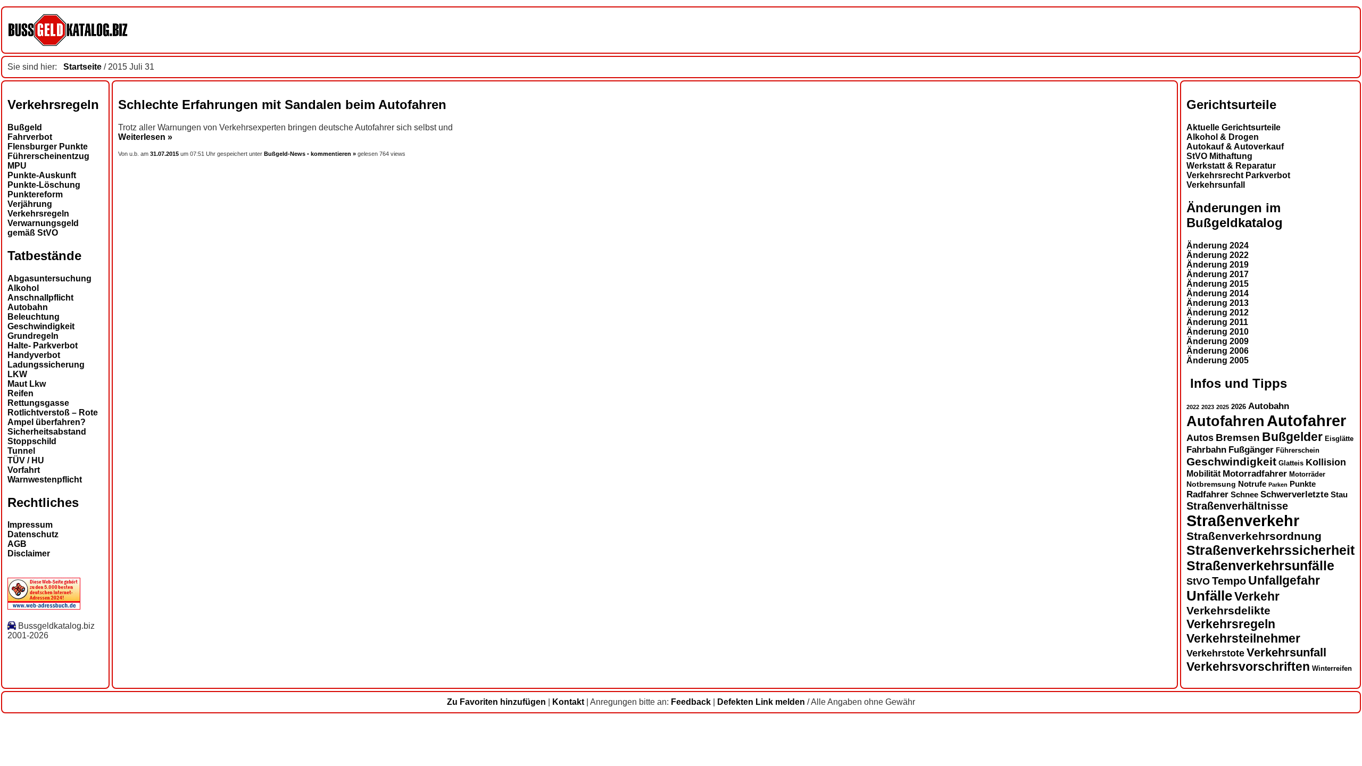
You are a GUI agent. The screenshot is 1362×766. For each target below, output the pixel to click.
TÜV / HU (25, 460)
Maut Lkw (26, 383)
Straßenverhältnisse (1237, 506)
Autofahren (1225, 421)
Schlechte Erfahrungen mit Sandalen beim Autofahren (282, 104)
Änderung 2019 (1217, 264)
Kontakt (568, 701)
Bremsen (1238, 437)
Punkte (1303, 484)
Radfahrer (1207, 494)
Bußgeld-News (284, 154)
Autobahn (27, 307)
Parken (1278, 484)
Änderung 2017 (1217, 274)
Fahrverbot (29, 136)
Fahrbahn (1206, 449)
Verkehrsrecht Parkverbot (1238, 175)
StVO (1198, 581)
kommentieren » (333, 154)
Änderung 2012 (1217, 312)
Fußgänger (1251, 450)
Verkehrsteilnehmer (1243, 638)
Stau (1339, 494)
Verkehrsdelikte (1228, 610)
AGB (17, 543)
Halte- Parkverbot (42, 345)
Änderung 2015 (1217, 283)
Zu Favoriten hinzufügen (496, 701)
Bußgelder (1292, 437)
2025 (1222, 407)
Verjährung (29, 204)
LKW (17, 374)
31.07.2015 (165, 154)
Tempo (1229, 581)
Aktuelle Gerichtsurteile (1233, 127)
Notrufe (1252, 484)
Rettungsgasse (38, 402)
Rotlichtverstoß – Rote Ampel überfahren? (52, 417)
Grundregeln (33, 335)
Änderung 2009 (1217, 341)
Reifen (20, 393)
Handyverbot (33, 355)
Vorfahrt (23, 469)
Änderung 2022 (1217, 255)
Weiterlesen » (145, 136)
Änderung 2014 (1217, 293)
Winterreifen (1332, 668)
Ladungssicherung (46, 364)
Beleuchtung (33, 316)
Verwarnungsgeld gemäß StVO (43, 228)
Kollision (1326, 462)
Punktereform (35, 194)
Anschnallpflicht (40, 297)
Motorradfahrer (1255, 473)
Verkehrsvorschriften (1248, 666)
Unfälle (1209, 596)
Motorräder (1307, 474)
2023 (1207, 407)
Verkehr (1257, 596)
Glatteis (1290, 463)
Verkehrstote (1215, 653)
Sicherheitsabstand (46, 431)
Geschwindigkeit (40, 326)
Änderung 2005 (1217, 360)
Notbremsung (1211, 484)
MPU (17, 165)
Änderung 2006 (1217, 350)
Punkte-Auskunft (41, 175)
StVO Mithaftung (1219, 156)
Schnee (1244, 494)
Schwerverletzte (1294, 494)
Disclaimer (28, 553)
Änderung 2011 (1217, 322)
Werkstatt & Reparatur (1231, 165)
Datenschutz (33, 534)
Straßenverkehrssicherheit (1270, 550)
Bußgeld (24, 127)
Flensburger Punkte (47, 146)
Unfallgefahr (1284, 580)
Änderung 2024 (1217, 245)
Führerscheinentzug (48, 156)
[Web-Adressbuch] (43, 606)
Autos (1200, 437)
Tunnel (21, 450)
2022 (1192, 407)
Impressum (30, 524)
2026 (1238, 407)
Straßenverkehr (1242, 520)
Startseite (82, 66)
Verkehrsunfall (1215, 184)
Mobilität (1203, 473)
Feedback (691, 701)
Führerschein (1297, 450)
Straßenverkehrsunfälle (1260, 565)
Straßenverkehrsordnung (1254, 536)
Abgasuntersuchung (49, 278)
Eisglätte (1339, 439)
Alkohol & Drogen (1222, 136)
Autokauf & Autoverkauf (1235, 146)
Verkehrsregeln (38, 213)
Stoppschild (31, 441)
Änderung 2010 (1217, 331)
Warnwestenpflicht (44, 479)
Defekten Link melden (761, 701)
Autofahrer (1306, 420)
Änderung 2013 (1217, 302)
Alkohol (23, 288)
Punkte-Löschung (43, 184)
